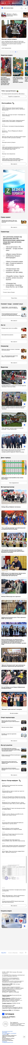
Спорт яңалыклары (8, 720)
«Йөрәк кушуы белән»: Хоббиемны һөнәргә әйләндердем (14, 258)
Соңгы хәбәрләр (13, 955)
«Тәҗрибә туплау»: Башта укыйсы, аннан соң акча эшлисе (15, 280)
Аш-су (3, 327)
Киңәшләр (4, 348)
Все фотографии (14, 716)
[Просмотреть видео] (6, 69)
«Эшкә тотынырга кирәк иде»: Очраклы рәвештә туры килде (14, 265)
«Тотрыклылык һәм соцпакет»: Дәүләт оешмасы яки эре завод (14, 273)
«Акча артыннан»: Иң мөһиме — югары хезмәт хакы (14, 251)
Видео (21, 955)
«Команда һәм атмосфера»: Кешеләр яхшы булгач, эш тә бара (14, 287)
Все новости (14, 230)
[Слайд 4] (15, 54)
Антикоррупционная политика (7, 1034)
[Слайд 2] (12, 54)
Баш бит (3, 955)
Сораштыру (5, 234)
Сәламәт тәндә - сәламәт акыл (12, 306)
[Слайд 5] (17, 54)
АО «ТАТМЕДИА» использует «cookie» (9, 1036)
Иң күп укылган (6, 747)
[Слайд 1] (10, 54)
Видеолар (4, 369)
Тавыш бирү (14, 300)
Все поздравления (14, 485)
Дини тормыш (6, 460)
